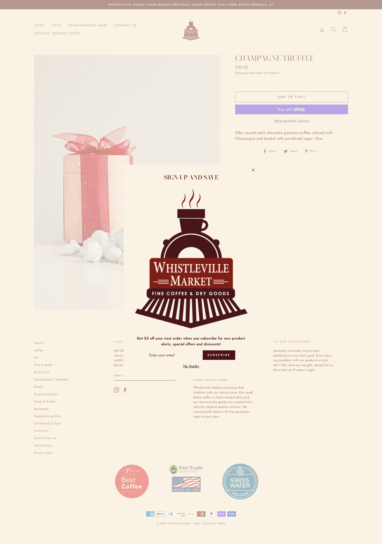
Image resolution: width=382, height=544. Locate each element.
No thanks (191, 366)
